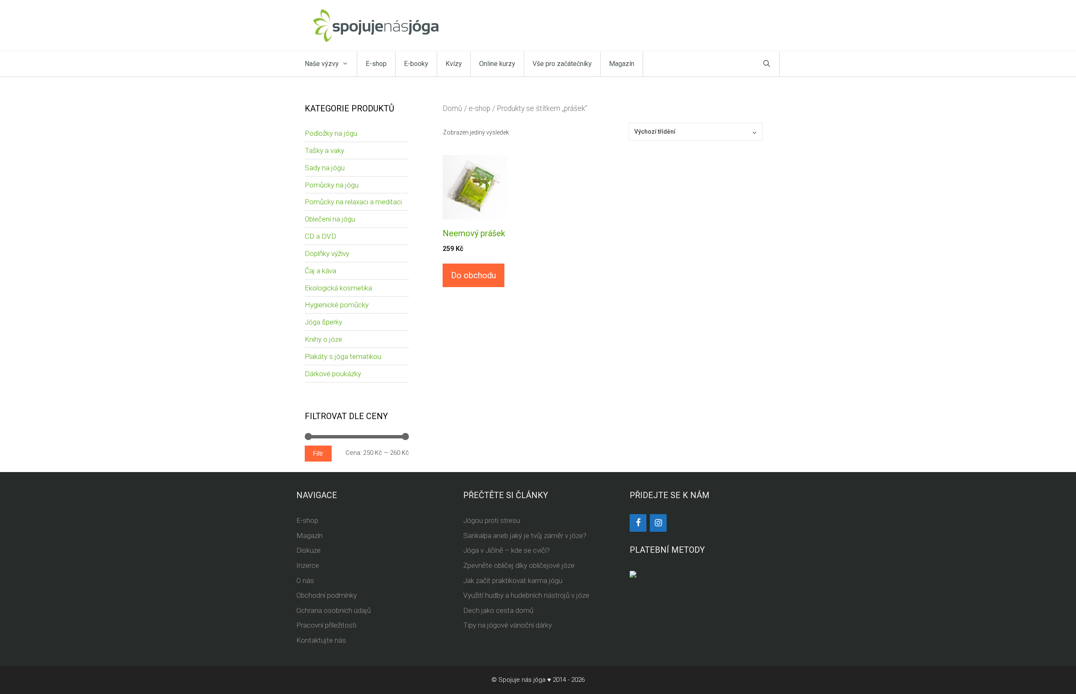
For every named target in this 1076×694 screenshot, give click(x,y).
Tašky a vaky (324, 150)
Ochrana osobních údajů (333, 610)
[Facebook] (638, 523)
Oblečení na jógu (330, 219)
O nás (305, 580)
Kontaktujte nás (321, 640)
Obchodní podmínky (326, 595)
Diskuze (308, 550)
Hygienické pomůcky (337, 305)
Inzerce (307, 565)
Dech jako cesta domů (498, 610)
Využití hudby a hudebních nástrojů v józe (526, 595)
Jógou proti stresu (491, 520)
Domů (452, 108)
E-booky (416, 64)
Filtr (318, 453)
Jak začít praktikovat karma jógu (512, 580)
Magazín (621, 64)
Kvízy (454, 64)
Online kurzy (497, 64)
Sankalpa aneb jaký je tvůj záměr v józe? (524, 535)
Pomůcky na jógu (332, 185)
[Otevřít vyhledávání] (767, 64)
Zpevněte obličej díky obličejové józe (519, 565)
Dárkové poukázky (333, 373)
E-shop (376, 64)
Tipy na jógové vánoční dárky (507, 625)
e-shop (480, 108)
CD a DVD (320, 236)
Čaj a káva (320, 271)
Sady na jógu (325, 168)
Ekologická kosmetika (338, 288)
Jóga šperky (323, 322)
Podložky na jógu (331, 133)
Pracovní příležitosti (326, 625)
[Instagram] (658, 523)
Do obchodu (473, 275)
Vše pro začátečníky (562, 64)
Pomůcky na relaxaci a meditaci (353, 202)
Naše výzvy (322, 64)
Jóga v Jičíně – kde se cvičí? (506, 550)
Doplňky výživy (327, 253)
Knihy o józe (323, 339)
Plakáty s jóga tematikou (343, 356)
